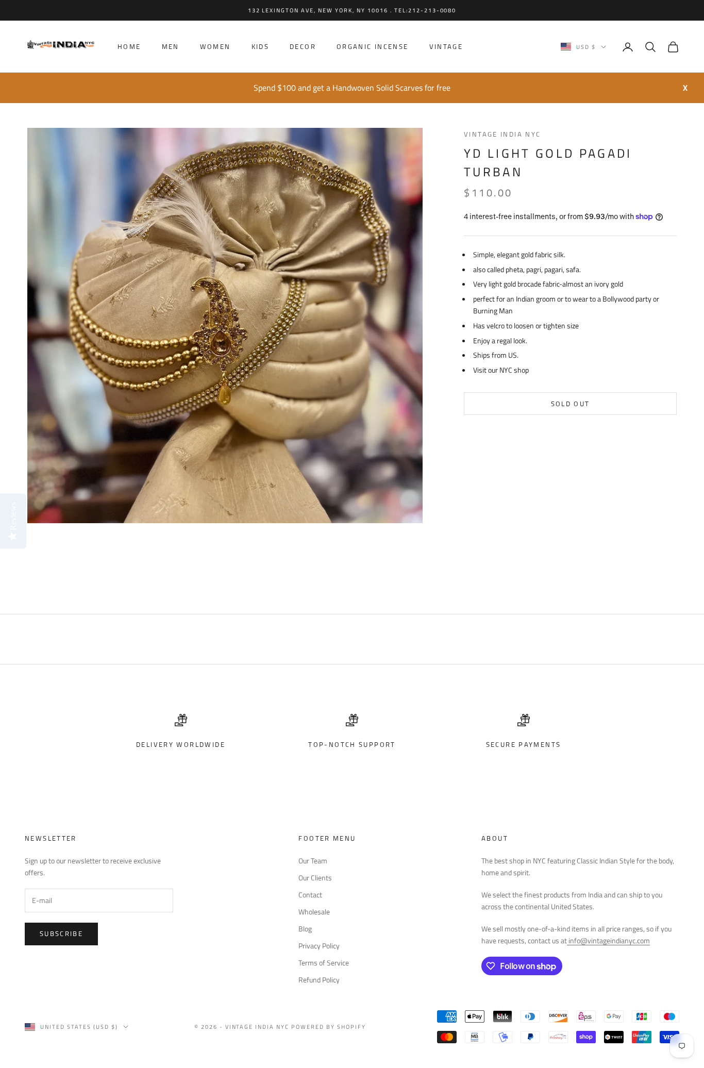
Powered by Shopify (328, 1027)
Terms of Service (323, 962)
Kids (261, 47)
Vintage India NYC (502, 134)
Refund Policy (319, 979)
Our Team (312, 860)
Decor (303, 47)
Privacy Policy (319, 945)
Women (215, 47)
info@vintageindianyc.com (608, 940)
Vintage (446, 47)
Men (170, 47)
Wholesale (314, 911)
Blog (305, 928)
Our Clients (315, 877)
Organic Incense (373, 47)
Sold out (570, 403)
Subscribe (61, 933)
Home (129, 47)
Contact (310, 894)
